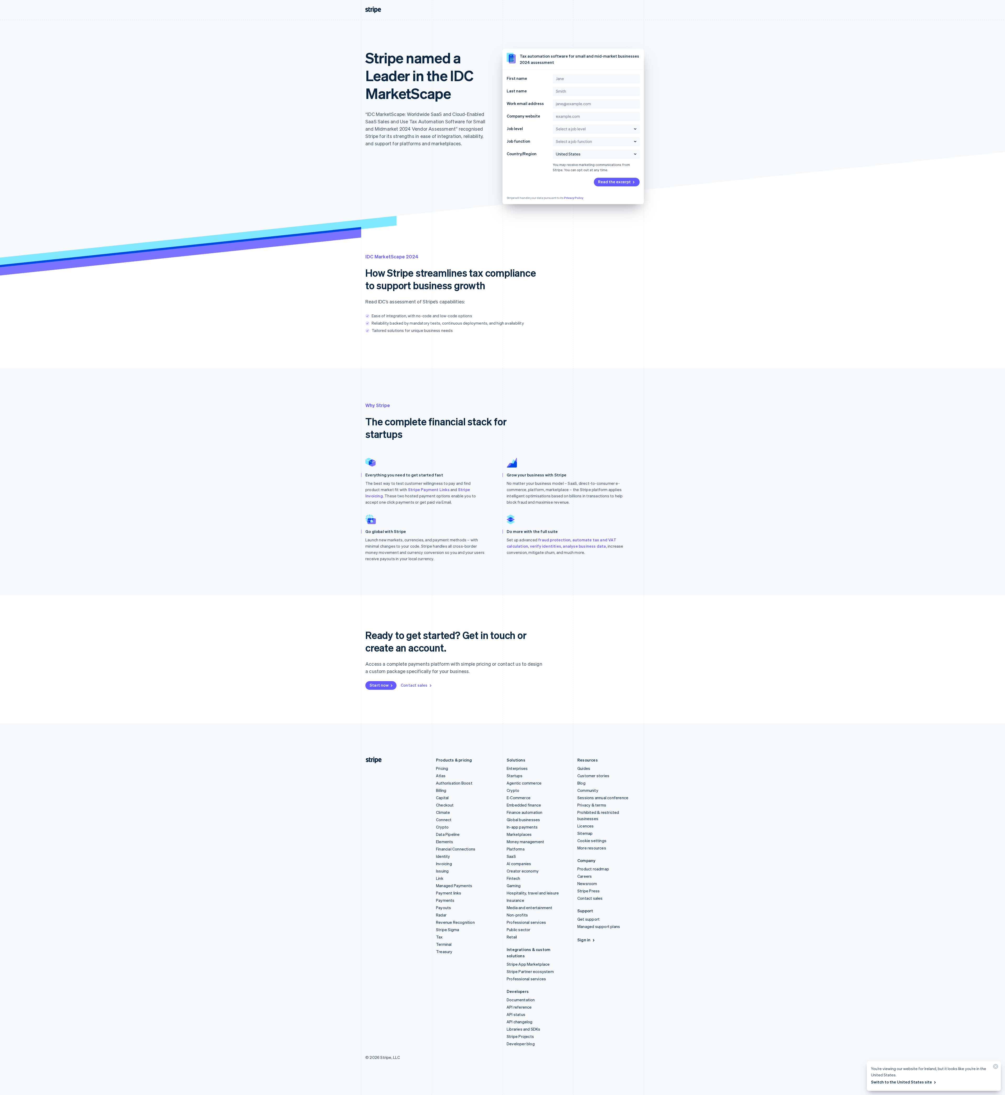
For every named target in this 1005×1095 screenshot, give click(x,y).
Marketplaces (519, 834)
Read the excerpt (614, 181)
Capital (442, 797)
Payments (445, 900)
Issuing (442, 871)
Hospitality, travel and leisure (533, 893)
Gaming (514, 885)
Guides (583, 768)
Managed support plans (598, 926)
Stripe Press (588, 890)
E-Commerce (519, 797)
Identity (443, 856)
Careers (584, 876)
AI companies (519, 863)
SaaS (511, 856)
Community (587, 790)
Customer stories (593, 775)
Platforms (516, 849)
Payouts (443, 907)
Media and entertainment (529, 907)
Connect (443, 819)
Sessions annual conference (602, 797)
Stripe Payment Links (429, 489)
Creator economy (523, 871)
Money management (525, 841)
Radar (441, 915)
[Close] (995, 1067)
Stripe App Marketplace (528, 964)
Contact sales (414, 685)
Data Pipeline (448, 834)
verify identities (545, 546)
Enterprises (517, 768)
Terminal (444, 944)
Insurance (515, 900)
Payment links (448, 893)
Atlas (440, 775)
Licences (585, 826)
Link (439, 878)
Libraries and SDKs (523, 1029)
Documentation (521, 999)
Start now (379, 685)
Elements (444, 841)
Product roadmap (593, 868)
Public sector (519, 929)
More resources (591, 848)
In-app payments (522, 827)
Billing (441, 790)
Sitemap (585, 833)
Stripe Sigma (447, 929)
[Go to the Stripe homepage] (371, 760)
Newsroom (587, 883)
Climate (443, 812)
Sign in (583, 939)
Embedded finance (524, 805)
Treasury (444, 951)
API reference (519, 1007)
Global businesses (523, 819)
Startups (515, 775)
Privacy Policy (573, 198)
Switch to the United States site (901, 1082)
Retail (512, 937)
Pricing (442, 768)
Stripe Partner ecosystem (530, 971)
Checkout (445, 805)
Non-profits (517, 915)
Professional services (526, 922)
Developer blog (521, 1043)
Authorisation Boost (454, 783)
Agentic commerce (524, 783)
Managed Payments (454, 885)
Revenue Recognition (455, 922)
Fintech (513, 878)
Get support (588, 919)
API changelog (520, 1021)
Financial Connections (455, 849)
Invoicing (444, 863)
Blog (581, 783)
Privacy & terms (591, 805)
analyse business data (584, 546)
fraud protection (554, 539)
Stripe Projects (520, 1036)
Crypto (442, 827)
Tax (439, 937)
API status (516, 1014)
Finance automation (525, 812)
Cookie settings (591, 840)
